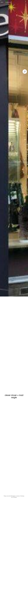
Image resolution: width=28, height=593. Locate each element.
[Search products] (25, 71)
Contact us (8, 2)
